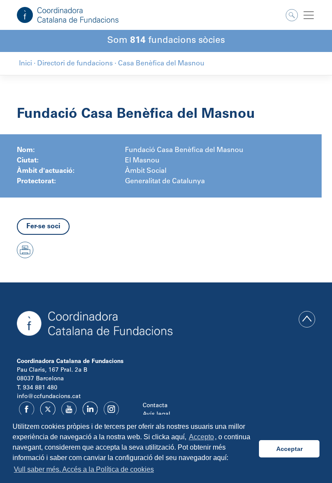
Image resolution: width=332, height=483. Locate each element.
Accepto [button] (201, 437)
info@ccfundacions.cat (49, 397)
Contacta (155, 406)
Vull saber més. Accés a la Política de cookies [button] (84, 469)
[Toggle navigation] (308, 15)
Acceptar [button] (289, 448)
